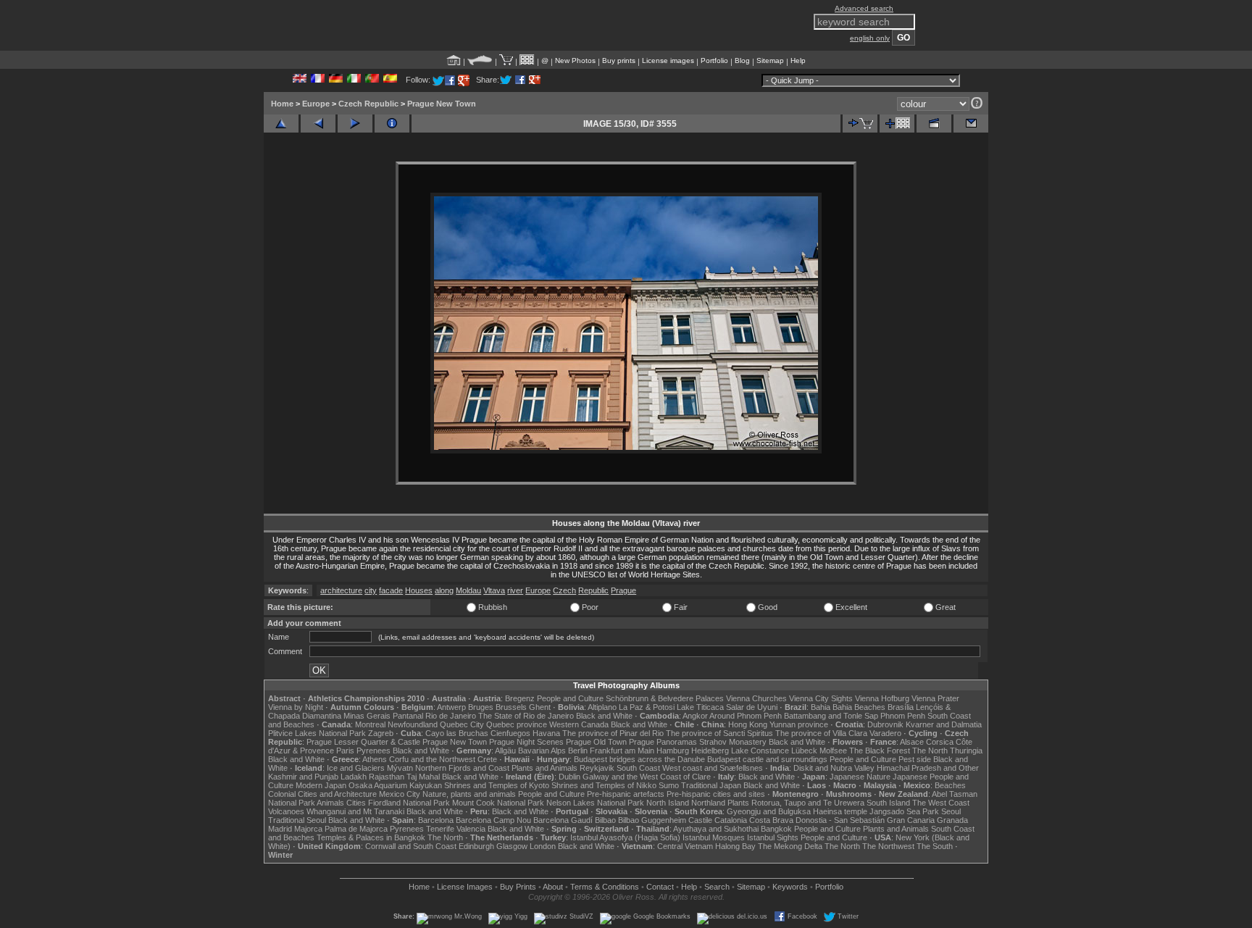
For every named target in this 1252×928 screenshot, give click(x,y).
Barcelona (436, 820)
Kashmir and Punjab (303, 776)
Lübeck (804, 750)
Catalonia (730, 820)
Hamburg (672, 750)
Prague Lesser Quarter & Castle (363, 741)
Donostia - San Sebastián (840, 820)
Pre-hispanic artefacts (625, 794)
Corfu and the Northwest (432, 759)
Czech (564, 590)
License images (668, 60)
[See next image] (355, 123)
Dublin (569, 776)
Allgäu (505, 750)
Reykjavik (597, 768)
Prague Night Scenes (526, 741)
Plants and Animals (544, 768)
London (543, 846)
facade (391, 590)
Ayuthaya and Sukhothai (716, 828)
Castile (700, 820)
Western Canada (579, 724)
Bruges (480, 707)
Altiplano (602, 707)
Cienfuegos (510, 733)
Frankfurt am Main (622, 750)
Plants (738, 802)
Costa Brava (771, 820)
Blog (742, 60)
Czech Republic (368, 103)
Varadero (885, 733)
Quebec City (462, 724)
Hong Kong (747, 724)
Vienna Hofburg (882, 698)
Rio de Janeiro (450, 715)
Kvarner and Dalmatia (944, 724)
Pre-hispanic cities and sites (716, 794)
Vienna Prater (935, 698)
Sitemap (770, 60)
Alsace (912, 741)
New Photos (575, 60)
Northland (708, 802)
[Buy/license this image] (860, 123)
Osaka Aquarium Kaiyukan (395, 785)
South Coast (638, 768)
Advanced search (864, 8)
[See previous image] (318, 123)
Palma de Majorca (356, 828)
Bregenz (520, 698)
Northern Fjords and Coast (462, 768)
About (553, 886)
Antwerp (451, 707)
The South (935, 846)
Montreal (370, 724)
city (370, 590)
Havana (546, 733)
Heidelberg (710, 750)
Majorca (308, 828)
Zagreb (380, 733)
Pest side (914, 759)
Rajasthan (386, 776)
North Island (667, 802)
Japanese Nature (860, 776)
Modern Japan (321, 785)
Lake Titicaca (700, 707)
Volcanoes (286, 811)
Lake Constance (760, 750)
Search (717, 886)
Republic (593, 590)
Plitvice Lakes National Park (317, 733)
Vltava (494, 590)
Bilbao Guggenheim (652, 820)
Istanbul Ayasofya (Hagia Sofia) (625, 837)
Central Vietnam (685, 846)
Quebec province (516, 724)
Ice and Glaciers (356, 768)
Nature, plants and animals (469, 794)
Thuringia (966, 750)
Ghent (540, 707)
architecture (341, 590)
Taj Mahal (423, 776)
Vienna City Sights (821, 698)
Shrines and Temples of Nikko (603, 785)
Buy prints (618, 60)
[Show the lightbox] (527, 60)
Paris (345, 750)
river (515, 590)
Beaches (950, 785)
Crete (487, 759)
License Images (465, 886)
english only (870, 38)
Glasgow (511, 846)
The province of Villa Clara (821, 733)
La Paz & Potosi (647, 707)
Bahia (820, 707)
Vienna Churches (756, 698)
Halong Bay (735, 846)
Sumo (669, 785)
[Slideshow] (934, 123)
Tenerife (440, 828)
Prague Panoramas (663, 741)
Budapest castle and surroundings (767, 759)
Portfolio (714, 60)
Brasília (901, 707)
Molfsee (833, 750)
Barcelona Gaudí (563, 820)
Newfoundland (413, 724)
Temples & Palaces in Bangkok (371, 837)
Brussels (511, 707)
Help (798, 60)
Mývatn (400, 768)
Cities (356, 802)
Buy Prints (518, 886)
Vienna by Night (295, 707)
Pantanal (408, 715)
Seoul (951, 811)
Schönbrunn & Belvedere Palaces (665, 698)
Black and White (604, 715)
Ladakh (354, 776)
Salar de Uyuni (751, 707)
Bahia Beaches (858, 707)
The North (930, 750)
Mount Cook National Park (498, 802)
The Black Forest (879, 750)
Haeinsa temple (840, 811)
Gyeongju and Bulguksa (769, 811)
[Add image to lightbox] (897, 123)
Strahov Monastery (733, 741)
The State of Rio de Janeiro (526, 715)
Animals (330, 802)
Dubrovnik (885, 724)
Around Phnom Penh (745, 715)
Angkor (695, 715)
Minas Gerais (367, 715)
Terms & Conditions (604, 886)
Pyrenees (373, 750)
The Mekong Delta (790, 846)
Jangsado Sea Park (904, 811)
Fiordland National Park (409, 802)
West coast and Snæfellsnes (712, 768)
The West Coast (940, 802)
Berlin (578, 750)
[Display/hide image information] (392, 123)
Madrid (280, 828)
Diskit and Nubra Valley (834, 768)
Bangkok (776, 828)
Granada (952, 820)
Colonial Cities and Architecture (322, 794)
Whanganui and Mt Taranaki (355, 811)
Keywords (790, 886)
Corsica (939, 741)
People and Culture (570, 698)
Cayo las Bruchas (456, 733)
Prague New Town (441, 103)
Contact (660, 886)
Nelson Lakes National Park (595, 802)
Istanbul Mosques (714, 837)
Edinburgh (476, 846)
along (444, 590)
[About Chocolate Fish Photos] (480, 60)
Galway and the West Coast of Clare (647, 776)
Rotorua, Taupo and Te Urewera (807, 802)
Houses (419, 590)
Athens (374, 759)
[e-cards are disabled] (970, 123)
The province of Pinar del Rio (613, 733)
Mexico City (399, 794)
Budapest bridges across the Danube (639, 759)
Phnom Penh (902, 715)
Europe (316, 103)
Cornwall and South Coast (410, 846)
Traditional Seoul (297, 820)
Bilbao (605, 820)
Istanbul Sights (772, 837)
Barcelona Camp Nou (493, 820)
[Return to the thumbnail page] (281, 123)
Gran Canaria (911, 820)
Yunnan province (798, 724)
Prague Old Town (596, 741)
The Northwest (888, 846)
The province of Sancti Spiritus (719, 733)
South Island (888, 802)
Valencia (470, 828)
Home (282, 103)
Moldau (468, 590)
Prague (623, 590)
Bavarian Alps (542, 750)
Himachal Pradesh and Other (928, 768)
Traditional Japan (711, 785)
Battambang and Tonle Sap (831, 715)
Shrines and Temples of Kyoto (496, 785)
